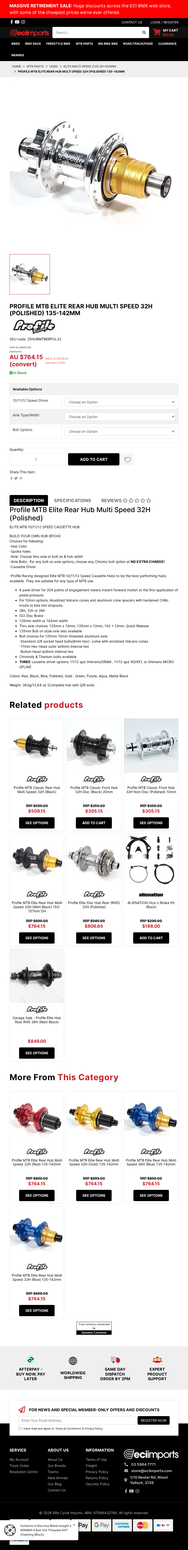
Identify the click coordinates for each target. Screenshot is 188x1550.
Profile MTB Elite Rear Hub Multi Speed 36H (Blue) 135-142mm (151, 1162)
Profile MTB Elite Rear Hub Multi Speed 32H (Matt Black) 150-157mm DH (37, 907)
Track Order (19, 1466)
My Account (19, 1459)
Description (29, 500)
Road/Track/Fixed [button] (138, 43)
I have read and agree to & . (63, 1428)
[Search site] (144, 32)
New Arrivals (58, 1478)
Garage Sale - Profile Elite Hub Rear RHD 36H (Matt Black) (37, 1020)
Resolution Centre (24, 1472)
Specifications (72, 500)
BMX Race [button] (33, 43)
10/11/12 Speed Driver (30, 400)
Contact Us (57, 1490)
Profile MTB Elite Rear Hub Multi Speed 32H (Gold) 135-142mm (94, 1162)
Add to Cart (94, 459)
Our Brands (57, 1466)
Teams (53, 1472)
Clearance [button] (167, 43)
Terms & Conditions (68, 1428)
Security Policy (97, 1484)
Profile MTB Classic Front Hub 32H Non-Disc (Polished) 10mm (151, 790)
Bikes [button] (16, 43)
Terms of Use (96, 1459)
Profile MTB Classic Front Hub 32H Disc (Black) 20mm (94, 790)
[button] (127, 459)
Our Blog (55, 1484)
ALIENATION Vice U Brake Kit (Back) (151, 905)
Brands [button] (18, 55)
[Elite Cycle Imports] (30, 32)
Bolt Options (22, 430)
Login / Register (164, 22)
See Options (36, 823)
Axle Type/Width (26, 415)
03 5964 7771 (143, 1464)
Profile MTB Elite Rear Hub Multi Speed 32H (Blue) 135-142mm (37, 1277)
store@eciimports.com (151, 1470)
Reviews (112, 500)
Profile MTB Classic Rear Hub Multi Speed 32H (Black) (37, 790)
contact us (132, 22)
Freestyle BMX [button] (58, 43)
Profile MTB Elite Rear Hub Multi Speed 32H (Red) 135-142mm (37, 1162)
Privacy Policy (94, 1428)
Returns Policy (97, 1478)
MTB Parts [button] (84, 43)
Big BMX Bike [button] (108, 43)
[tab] (29, 500)
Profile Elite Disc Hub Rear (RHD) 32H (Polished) (94, 905)
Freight (91, 1466)
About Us (55, 1459)
